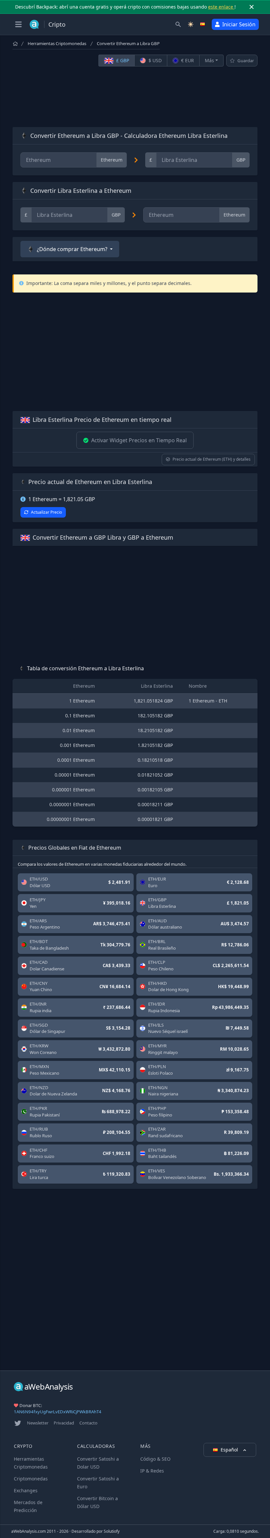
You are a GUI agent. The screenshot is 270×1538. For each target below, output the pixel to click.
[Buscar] (178, 24)
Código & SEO (155, 1459)
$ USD (154, 60)
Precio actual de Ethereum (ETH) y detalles (212, 459)
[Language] (203, 24)
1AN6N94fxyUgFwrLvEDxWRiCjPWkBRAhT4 (57, 1412)
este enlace (221, 7)
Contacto (88, 1423)
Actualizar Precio (46, 512)
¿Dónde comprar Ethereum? (72, 249)
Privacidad (64, 1423)
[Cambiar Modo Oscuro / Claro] (190, 24)
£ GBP (122, 60)
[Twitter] (18, 1423)
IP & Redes (152, 1471)
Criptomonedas (31, 1478)
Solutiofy (112, 1531)
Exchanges (26, 1490)
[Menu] (18, 24)
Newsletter (37, 1423)
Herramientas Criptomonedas (57, 43)
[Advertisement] (135, 96)
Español (230, 1450)
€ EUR (187, 60)
